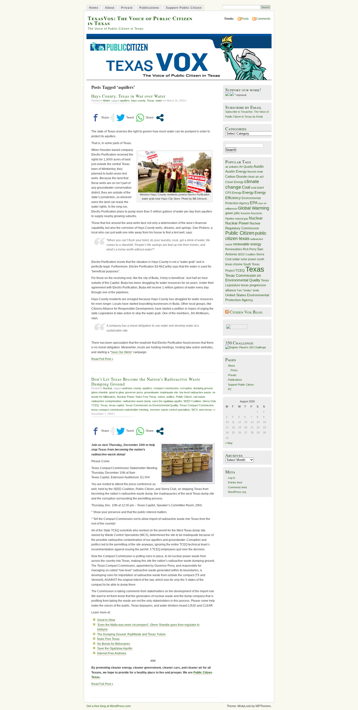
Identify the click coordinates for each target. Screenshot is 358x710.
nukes (161, 396)
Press (234, 370)
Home (93, 7)
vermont (155, 409)
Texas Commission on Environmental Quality (151, 405)
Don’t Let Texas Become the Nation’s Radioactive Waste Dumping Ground (145, 381)
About (109, 7)
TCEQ (95, 405)
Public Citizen (184, 396)
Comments (263, 18)
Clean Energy (234, 182)
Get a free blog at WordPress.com (108, 706)
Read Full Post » (102, 359)
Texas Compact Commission (196, 405)
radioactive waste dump (137, 401)
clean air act (255, 176)
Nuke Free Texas (146, 396)
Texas (150, 100)
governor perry (134, 392)
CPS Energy (233, 192)
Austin (259, 166)
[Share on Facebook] (100, 117)
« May (229, 443)
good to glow (116, 392)
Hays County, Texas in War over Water (128, 96)
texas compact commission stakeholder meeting (119, 409)
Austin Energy (236, 171)
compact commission (166, 388)
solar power (248, 259)
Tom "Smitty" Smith (248, 290)
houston (245, 213)
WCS (194, 409)
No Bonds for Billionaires (113, 643)
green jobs (232, 213)
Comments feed (237, 487)
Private (127, 7)
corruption (186, 388)
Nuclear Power (125, 396)
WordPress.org (237, 491)
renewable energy (247, 244)
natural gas (241, 218)
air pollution (231, 166)
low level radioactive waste (195, 392)
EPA (254, 203)
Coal (246, 187)
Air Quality (246, 166)
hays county (138, 100)
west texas (205, 409)
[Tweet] (125, 117)
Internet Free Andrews (111, 653)
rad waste (199, 396)
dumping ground (202, 388)
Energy (248, 192)
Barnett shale (255, 171)
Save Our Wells (121, 352)
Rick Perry (249, 249)
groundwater (151, 392)
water (159, 100)
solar (236, 259)
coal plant (257, 187)
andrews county (131, 388)
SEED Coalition (192, 401)
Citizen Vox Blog (246, 312)
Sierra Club (209, 401)
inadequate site (169, 392)
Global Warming (253, 208)
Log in (231, 477)
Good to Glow (106, 620)
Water (106, 100)
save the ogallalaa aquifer (167, 401)
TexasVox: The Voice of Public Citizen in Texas (140, 20)
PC (230, 389)
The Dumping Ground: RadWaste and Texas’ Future (131, 634)
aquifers (125, 100)
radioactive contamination (106, 401)
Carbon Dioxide (236, 176)
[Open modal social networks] (160, 117)
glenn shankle (99, 392)
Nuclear (107, 388)
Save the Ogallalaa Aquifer (114, 648)
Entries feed (235, 482)
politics (171, 396)
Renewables (233, 249)
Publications (149, 7)
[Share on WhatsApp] (145, 117)
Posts (245, 18)
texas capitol (116, 405)
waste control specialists (175, 409)
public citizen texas (245, 236)
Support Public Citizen (184, 7)
